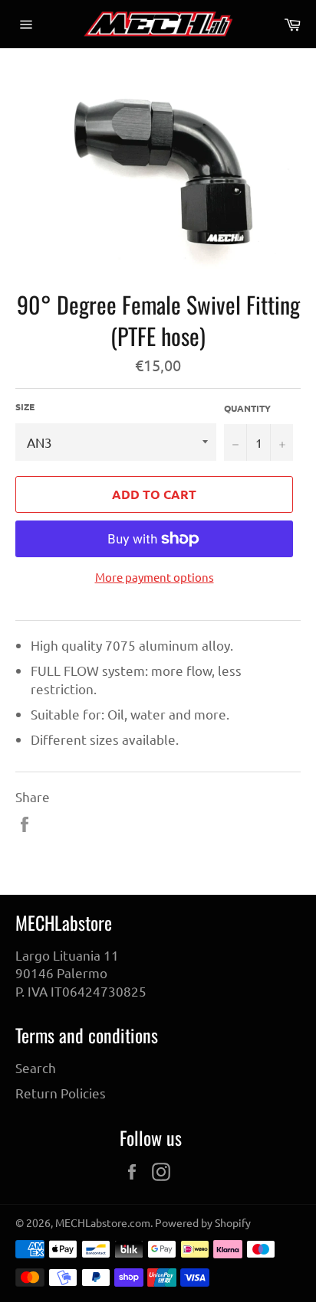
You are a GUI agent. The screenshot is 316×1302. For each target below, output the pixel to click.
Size (25, 406)
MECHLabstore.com (102, 1222)
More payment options (154, 576)
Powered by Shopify (203, 1222)
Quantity (247, 408)
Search (35, 1067)
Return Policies (60, 1093)
